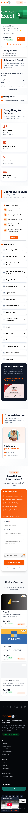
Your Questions (8, 538)
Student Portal (5, 754)
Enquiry (20, 39)
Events (3, 779)
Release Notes (5, 768)
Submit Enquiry (15, 562)
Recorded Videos (6, 748)
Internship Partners (7, 751)
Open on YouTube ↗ (14, 810)
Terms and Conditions (7, 771)
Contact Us (4, 765)
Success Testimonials (7, 746)
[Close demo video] (17, 799)
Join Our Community (15, 789)
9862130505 (13, 53)
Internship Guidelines (7, 776)
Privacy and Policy (6, 773)
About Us (4, 763)
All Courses (4, 743)
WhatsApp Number (9, 529)
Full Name (7, 521)
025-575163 (13, 55)
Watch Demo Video (15, 44)
